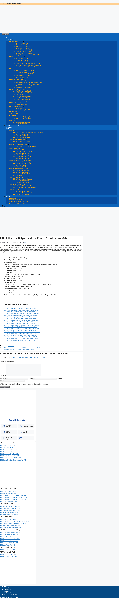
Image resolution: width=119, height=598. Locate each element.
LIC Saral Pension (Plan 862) (21, 75)
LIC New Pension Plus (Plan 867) (23, 74)
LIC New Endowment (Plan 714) (23, 51)
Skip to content (4, 1)
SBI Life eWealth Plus (19, 175)
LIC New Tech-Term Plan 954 (22, 98)
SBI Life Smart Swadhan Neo (22, 163)
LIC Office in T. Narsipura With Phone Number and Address (22, 328)
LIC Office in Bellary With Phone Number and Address (17, 349)
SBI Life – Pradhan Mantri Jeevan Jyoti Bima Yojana (28, 132)
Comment (3, 375)
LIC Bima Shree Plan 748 (20, 60)
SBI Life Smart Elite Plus (20, 172)
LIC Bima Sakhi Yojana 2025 (21, 122)
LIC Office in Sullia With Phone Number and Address (20, 330)
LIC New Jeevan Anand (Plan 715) (23, 53)
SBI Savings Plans (14, 148)
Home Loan (12, 115)
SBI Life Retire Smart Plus (21, 180)
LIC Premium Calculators (10, 4)
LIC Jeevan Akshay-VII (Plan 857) (23, 70)
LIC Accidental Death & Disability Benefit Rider (27, 82)
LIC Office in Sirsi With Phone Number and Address (19, 340)
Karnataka (11, 346)
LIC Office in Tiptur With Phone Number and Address (20, 323)
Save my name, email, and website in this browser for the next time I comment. (25, 384)
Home (7, 38)
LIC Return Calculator (12, 125)
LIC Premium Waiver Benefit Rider (23, 86)
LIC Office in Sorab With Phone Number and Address (20, 335)
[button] (3, 206)
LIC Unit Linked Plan (15, 103)
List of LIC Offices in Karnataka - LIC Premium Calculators (27, 357)
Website (59, 378)
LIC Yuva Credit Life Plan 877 (22, 99)
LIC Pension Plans (14, 69)
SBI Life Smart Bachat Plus (21, 153)
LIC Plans (9, 39)
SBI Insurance (10, 129)
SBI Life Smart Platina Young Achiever (24, 187)
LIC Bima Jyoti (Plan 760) (21, 45)
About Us (6, 588)
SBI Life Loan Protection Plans (18, 144)
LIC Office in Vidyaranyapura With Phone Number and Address (23, 317)
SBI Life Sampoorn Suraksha (21, 137)
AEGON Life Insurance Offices (18, 201)
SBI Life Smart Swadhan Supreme (23, 167)
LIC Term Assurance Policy (17, 89)
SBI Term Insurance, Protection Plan (20, 160)
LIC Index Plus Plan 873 (7, 550)
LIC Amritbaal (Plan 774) (20, 43)
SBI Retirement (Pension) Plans (18, 177)
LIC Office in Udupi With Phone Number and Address (20, 318)
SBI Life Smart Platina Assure (22, 156)
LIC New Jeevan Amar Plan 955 (22, 96)
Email (30, 378)
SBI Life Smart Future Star (21, 191)
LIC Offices (12, 198)
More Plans (12, 120)
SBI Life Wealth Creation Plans (18, 169)
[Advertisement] (59, 19)
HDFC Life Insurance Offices (18, 203)
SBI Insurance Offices (15, 200)
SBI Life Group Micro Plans (17, 139)
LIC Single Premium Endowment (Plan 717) (26, 55)
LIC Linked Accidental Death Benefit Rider (26, 84)
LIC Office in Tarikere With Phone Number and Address (20, 327)
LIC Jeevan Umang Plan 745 (21, 110)
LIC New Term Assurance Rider (22, 87)
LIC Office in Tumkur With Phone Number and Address (20, 322)
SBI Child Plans (14, 189)
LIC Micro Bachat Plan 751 (21, 123)
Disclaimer (7, 591)
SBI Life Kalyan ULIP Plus (21, 136)
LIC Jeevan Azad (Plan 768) (21, 46)
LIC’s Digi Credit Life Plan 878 (22, 92)
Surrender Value (14, 113)
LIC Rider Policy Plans (16, 79)
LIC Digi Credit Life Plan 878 (9, 535)
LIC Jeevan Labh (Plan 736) (21, 48)
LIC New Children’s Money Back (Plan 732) (26, 63)
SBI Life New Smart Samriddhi (22, 151)
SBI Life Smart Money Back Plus (23, 186)
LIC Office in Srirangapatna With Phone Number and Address (22, 332)
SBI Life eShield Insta (19, 165)
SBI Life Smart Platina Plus (21, 158)
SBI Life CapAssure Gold (20, 134)
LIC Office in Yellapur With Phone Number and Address (20, 308)
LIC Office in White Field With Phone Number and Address (21, 313)
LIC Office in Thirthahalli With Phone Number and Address (21, 325)
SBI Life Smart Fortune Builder (22, 174)
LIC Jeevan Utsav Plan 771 (21, 108)
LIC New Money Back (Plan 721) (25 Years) (26, 67)
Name (2, 378)
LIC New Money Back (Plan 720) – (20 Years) (27, 65)
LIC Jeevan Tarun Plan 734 (21, 62)
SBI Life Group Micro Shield (21, 143)
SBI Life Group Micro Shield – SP (23, 141)
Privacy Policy (8, 593)
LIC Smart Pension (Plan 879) (22, 77)
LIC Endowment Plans (16, 41)
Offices (8, 196)
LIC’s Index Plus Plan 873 (21, 104)
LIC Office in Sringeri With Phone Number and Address (20, 333)
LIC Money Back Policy (16, 57)
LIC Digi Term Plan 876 (20, 94)
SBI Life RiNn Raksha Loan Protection (24, 146)
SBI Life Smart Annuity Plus (21, 182)
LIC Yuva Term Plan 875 (20, 101)
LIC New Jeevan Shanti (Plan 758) (23, 72)
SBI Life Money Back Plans (17, 184)
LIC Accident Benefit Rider (21, 81)
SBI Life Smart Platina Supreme (22, 155)
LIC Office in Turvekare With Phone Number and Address (21, 320)
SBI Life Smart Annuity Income (22, 179)
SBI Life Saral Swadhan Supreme (23, 162)
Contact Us (7, 589)
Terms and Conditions (10, 594)
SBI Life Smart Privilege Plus (21, 170)
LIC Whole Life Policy (16, 106)
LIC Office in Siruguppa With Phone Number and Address (21, 338)
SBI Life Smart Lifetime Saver (22, 150)
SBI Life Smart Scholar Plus (21, 194)
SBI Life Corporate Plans (16, 131)
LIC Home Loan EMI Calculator (22, 118)
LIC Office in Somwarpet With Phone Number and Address (21, 337)
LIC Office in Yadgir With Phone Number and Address (20, 311)
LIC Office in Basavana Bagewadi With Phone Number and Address (21, 348)
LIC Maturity (13, 111)
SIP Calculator (10, 127)
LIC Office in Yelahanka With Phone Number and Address (21, 310)
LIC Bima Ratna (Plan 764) (21, 58)
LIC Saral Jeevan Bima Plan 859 (22, 91)
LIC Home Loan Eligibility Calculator (24, 117)
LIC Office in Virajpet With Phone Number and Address (20, 315)
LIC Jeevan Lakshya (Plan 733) (22, 50)
